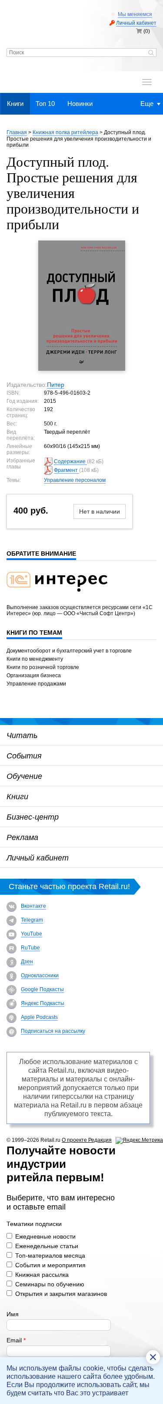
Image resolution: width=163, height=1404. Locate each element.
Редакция (100, 1140)
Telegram (32, 920)
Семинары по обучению (49, 1284)
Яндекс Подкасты (42, 1003)
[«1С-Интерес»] (63, 597)
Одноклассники (40, 975)
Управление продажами (36, 684)
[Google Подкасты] (12, 990)
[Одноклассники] (12, 976)
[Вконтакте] (12, 907)
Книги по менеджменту (35, 659)
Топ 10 (45, 103)
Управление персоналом (75, 480)
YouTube (31, 934)
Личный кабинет (136, 23)
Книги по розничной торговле (43, 667)
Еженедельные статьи (46, 1246)
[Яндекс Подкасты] (12, 1004)
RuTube (30, 948)
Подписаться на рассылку (53, 1031)
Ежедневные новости (45, 1236)
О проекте (75, 1140)
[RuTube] (12, 948)
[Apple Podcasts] (12, 1018)
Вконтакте (33, 906)
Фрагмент (66, 470)
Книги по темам (34, 632)
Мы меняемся (135, 14)
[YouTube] (12, 934)
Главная (17, 132)
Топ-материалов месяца (50, 1255)
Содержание (70, 461)
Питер (55, 384)
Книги (15, 103)
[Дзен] (12, 962)
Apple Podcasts (39, 1017)
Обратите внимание (41, 553)
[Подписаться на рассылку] (12, 1032)
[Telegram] (12, 921)
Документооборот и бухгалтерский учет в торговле (69, 651)
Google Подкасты (42, 989)
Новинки (80, 103)
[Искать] (151, 53)
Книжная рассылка (42, 1274)
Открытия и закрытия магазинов (61, 1293)
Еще (146, 103)
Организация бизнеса (34, 675)
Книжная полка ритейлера (65, 132)
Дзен (27, 962)
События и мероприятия (50, 1265)
